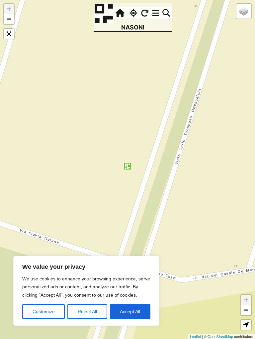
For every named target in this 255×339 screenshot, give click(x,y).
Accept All (130, 311)
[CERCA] (166, 13)
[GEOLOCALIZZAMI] (132, 13)
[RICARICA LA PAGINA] (144, 13)
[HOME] (119, 13)
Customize (44, 311)
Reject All (87, 311)
